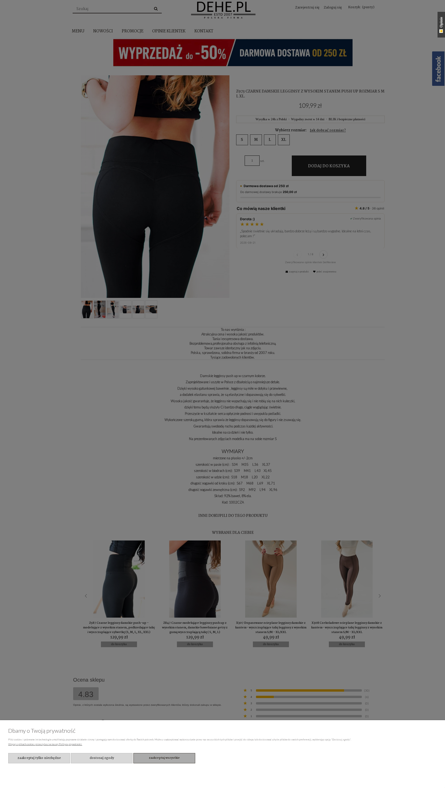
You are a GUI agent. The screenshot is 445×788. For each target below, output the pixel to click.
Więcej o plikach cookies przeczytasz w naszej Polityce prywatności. (45, 744)
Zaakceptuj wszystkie (164, 758)
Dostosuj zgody (102, 758)
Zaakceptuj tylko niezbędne (39, 758)
